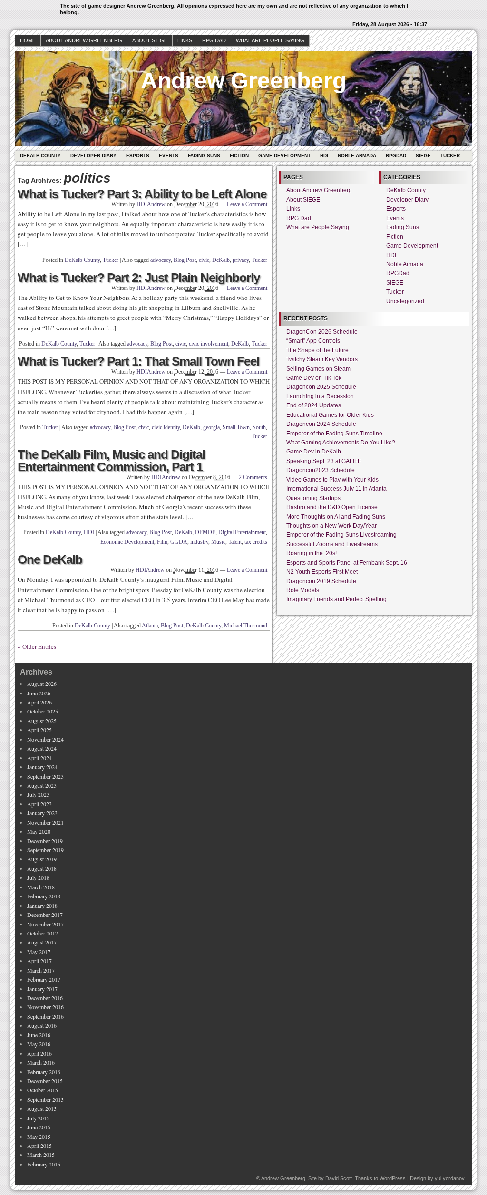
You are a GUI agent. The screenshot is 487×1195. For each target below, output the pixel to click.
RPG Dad (214, 40)
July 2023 (38, 794)
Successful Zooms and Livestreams (332, 544)
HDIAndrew (151, 204)
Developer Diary (93, 155)
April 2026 (39, 702)
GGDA (178, 542)
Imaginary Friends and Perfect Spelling (336, 599)
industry (199, 542)
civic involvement (208, 343)
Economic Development (127, 542)
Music (218, 542)
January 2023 (42, 813)
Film (162, 542)
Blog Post (185, 260)
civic (204, 260)
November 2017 (45, 924)
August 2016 (42, 1025)
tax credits (255, 542)
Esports (137, 155)
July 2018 (38, 877)
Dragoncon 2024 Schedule (321, 424)
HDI (324, 155)
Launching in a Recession (320, 396)
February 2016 (43, 1072)
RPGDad (396, 155)
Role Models (302, 590)
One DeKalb (50, 559)
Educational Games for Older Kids (330, 415)
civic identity (166, 427)
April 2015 (39, 1145)
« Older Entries (37, 646)
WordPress (393, 1178)
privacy (241, 260)
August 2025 (42, 720)
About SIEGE (149, 40)
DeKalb (221, 260)
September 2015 (45, 1099)
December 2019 (45, 841)
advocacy (160, 260)
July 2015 (38, 1118)
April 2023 (39, 804)
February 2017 (43, 979)
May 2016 (38, 1044)
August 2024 (42, 748)
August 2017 (42, 942)
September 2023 (45, 776)
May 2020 (38, 831)
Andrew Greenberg (243, 80)
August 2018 (42, 868)
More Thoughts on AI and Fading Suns (335, 516)
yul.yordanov (450, 1178)
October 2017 (42, 933)
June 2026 (38, 693)
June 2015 (38, 1127)
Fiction (239, 155)
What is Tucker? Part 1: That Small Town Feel (138, 361)
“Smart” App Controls (313, 340)
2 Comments (253, 477)
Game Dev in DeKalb (313, 451)
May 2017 (38, 951)
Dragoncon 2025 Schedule (321, 387)
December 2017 (45, 914)
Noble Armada (357, 155)
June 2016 (38, 1035)
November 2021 (45, 822)
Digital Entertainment (242, 532)
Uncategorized (405, 301)
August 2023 (42, 785)
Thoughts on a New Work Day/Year (331, 525)
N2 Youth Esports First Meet (322, 572)
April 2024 (39, 757)
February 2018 (43, 896)
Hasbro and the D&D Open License (332, 507)
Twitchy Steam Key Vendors (322, 359)
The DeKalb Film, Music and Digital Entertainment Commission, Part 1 (111, 460)
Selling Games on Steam (318, 369)
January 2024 (42, 767)
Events (168, 155)
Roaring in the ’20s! (311, 553)
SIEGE (423, 155)
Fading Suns (204, 155)
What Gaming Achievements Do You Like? (340, 442)
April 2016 (39, 1053)
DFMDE (205, 532)
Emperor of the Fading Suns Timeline (334, 433)
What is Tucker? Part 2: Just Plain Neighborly (139, 277)
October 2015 (42, 1090)
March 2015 (41, 1154)
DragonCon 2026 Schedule (322, 331)
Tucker (450, 155)
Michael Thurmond (245, 625)
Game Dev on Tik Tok (313, 378)
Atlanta (150, 625)
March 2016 (41, 1062)
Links (184, 40)
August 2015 (42, 1108)
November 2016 (45, 1007)
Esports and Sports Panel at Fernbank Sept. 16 (346, 562)
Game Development (284, 155)
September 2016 (45, 1016)
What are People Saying (270, 40)
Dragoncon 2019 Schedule (321, 581)
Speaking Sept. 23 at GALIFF (323, 461)
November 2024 (45, 739)
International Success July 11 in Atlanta (336, 488)
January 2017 (42, 989)
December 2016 (45, 998)
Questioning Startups (313, 498)
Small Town (236, 427)
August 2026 (42, 683)
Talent (235, 542)
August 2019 (42, 859)
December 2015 (45, 1081)
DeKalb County (40, 155)
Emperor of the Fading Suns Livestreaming (341, 534)
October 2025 (42, 711)
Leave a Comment (247, 204)
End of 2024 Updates (313, 405)
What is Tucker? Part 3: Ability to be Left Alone (142, 194)
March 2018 (41, 887)
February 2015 (43, 1164)
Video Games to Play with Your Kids (332, 479)
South (259, 427)
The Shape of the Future (317, 350)
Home (28, 40)
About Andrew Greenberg (84, 40)
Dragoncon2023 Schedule (320, 470)
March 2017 (41, 970)
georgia (211, 427)
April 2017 (39, 960)
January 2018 (42, 905)
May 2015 (38, 1136)
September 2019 (45, 850)
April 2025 (39, 729)
